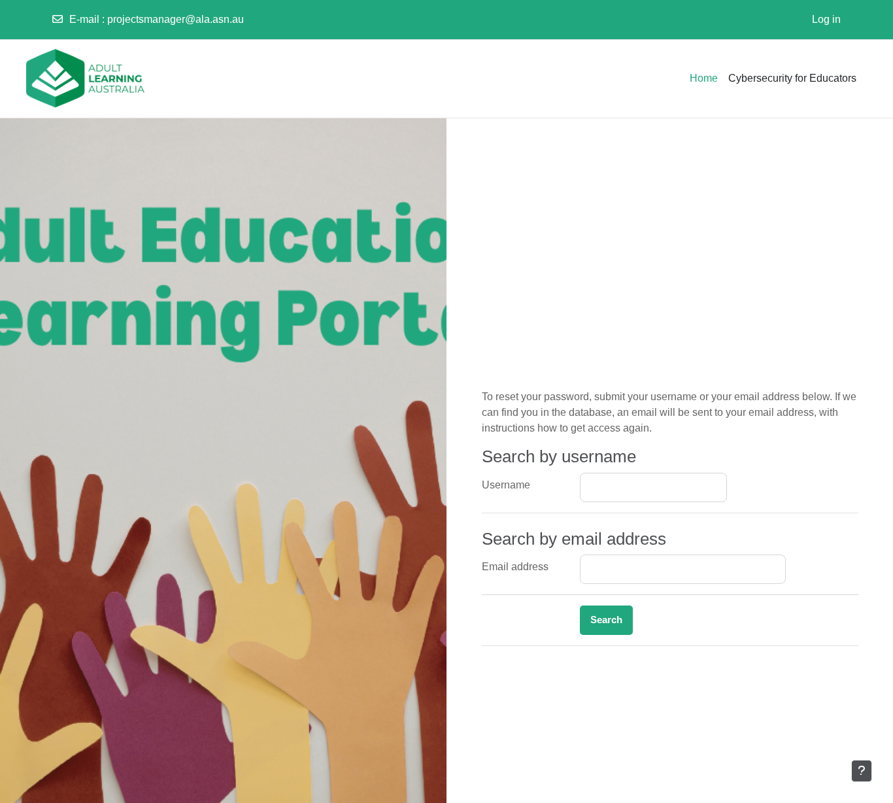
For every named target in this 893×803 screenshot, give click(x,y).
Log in (826, 19)
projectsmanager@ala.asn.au (175, 19)
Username (506, 484)
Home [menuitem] (704, 78)
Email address (515, 566)
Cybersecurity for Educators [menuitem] (792, 78)
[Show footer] (861, 771)
